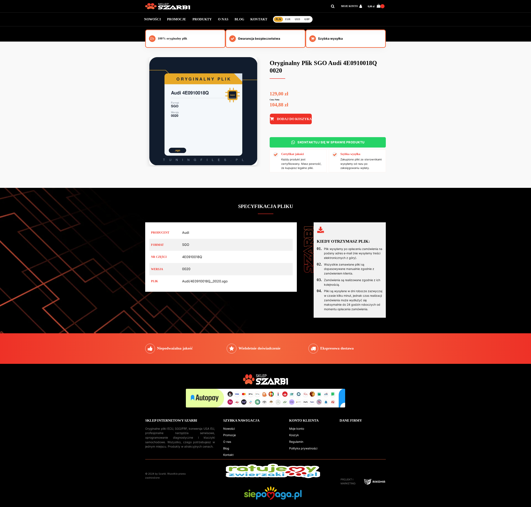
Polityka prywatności (303, 448)
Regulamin (296, 441)
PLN (278, 19)
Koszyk (294, 435)
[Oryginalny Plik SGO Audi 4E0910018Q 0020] (203, 164)
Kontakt (228, 455)
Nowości (229, 428)
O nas (227, 441)
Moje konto (296, 428)
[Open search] (333, 6)
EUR (287, 19)
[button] (377, 6)
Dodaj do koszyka (294, 119)
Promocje (229, 435)
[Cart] (380, 6)
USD (297, 19)
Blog (226, 448)
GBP (307, 19)
